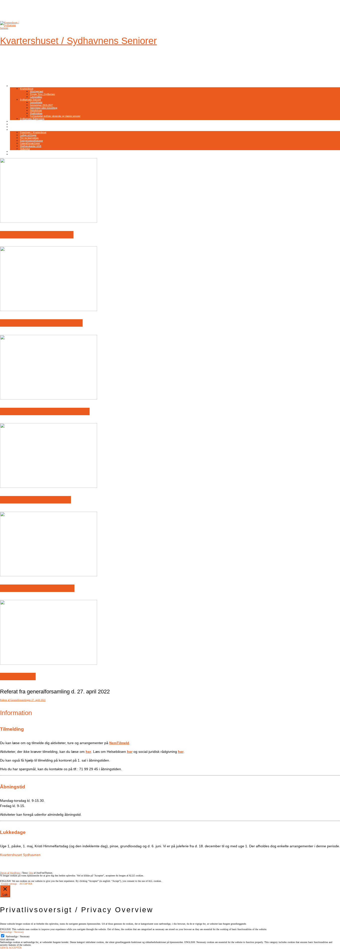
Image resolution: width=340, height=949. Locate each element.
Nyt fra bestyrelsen (29, 137)
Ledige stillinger (28, 135)
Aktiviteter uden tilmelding (43, 107)
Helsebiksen (36, 110)
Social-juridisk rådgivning (35, 499)
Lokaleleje (15, 127)
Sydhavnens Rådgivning (32, 118)
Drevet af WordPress (10, 872)
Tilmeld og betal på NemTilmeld (45, 411)
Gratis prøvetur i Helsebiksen (41, 323)
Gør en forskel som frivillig (37, 588)
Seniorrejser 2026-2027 (41, 105)
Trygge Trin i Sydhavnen (42, 94)
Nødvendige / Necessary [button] (12, 932)
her (180, 752)
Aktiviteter (15, 86)
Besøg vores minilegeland (36, 234)
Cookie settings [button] (9, 883)
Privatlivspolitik (18, 154)
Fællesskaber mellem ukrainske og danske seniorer (55, 116)
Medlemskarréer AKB (30, 146)
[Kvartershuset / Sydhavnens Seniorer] (10, 28)
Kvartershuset (26, 88)
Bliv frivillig (16, 124)
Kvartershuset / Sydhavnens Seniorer (78, 41)
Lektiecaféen (36, 96)
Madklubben (36, 113)
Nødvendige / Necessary (18, 936)
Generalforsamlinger (30, 143)
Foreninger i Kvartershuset (33, 132)
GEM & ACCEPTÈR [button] (11, 947)
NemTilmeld (16, 121)
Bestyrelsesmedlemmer (31, 140)
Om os (13, 129)
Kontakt (14, 151)
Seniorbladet (36, 102)
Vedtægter (25, 148)
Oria (31, 872)
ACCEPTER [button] (25, 883)
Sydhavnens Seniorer (30, 99)
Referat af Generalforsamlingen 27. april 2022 (23, 700)
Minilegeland (36, 91)
